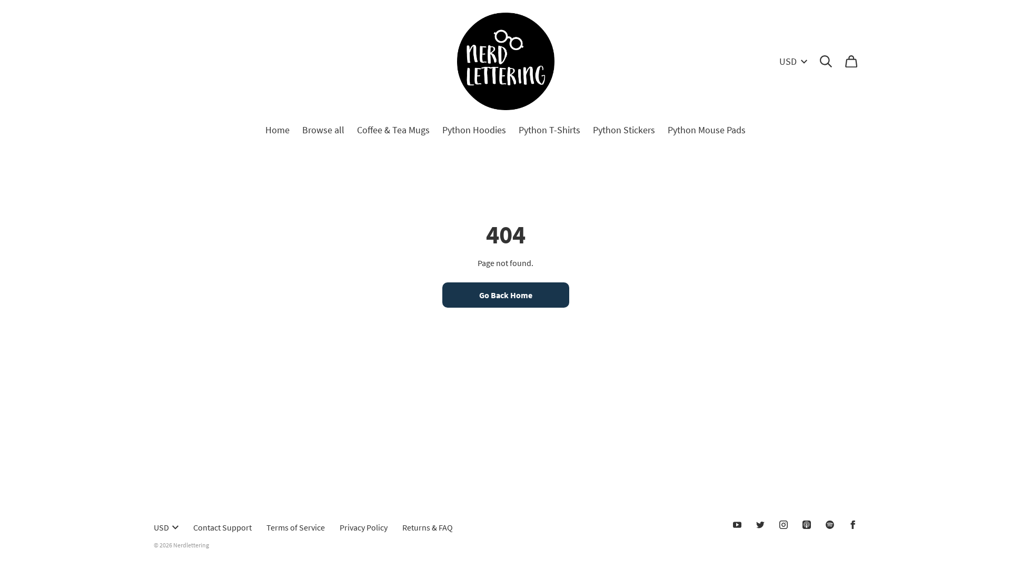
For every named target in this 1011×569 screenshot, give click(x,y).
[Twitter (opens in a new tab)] (760, 524)
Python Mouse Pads (707, 130)
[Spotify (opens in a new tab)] (829, 524)
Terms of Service (295, 527)
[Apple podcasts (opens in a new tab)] (806, 524)
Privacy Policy (364, 527)
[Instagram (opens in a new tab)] (783, 524)
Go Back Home (505, 295)
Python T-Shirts (549, 130)
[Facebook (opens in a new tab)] (853, 524)
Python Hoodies (474, 130)
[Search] (826, 61)
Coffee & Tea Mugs (393, 130)
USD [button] (788, 61)
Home (277, 130)
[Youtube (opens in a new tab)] (737, 524)
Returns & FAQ (427, 527)
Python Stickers (624, 130)
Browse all (323, 130)
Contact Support (222, 527)
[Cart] (851, 61)
